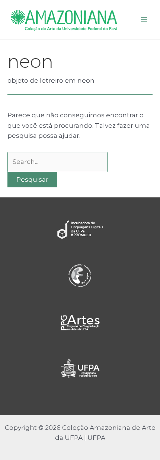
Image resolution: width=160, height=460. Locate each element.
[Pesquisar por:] (57, 161)
